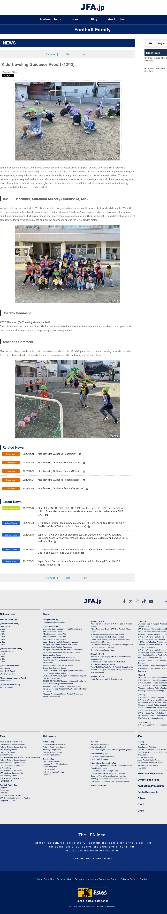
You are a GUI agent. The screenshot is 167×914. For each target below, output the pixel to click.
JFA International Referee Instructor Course (108, 773)
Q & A (140, 804)
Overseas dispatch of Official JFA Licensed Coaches (111, 765)
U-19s (2, 634)
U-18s (2, 636)
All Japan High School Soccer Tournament (107, 634)
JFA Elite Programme (8, 749)
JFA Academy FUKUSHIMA (11, 770)
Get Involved (117, 19)
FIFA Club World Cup (51, 696)
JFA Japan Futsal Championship (151, 697)
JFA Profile (141, 767)
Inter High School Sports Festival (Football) (107, 636)
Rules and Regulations (150, 773)
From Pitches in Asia (99, 768)
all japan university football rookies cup (58, 665)
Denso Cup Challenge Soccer (55, 668)
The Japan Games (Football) (54, 639)
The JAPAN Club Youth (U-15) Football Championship (112, 667)
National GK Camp (7, 752)
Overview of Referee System (54, 744)
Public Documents (147, 792)
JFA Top (140, 741)
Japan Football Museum (100, 758)
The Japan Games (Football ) (102, 647)
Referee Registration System (54, 747)
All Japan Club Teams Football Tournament (60, 644)
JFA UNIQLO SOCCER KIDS (11, 795)
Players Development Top (11, 741)
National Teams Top (8, 619)
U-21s (2, 631)
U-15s (2, 644)
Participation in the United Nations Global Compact (110, 781)
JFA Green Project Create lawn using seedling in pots (112, 749)
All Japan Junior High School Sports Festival (108, 661)
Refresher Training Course (53, 771)
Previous (50, 54)
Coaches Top (48, 759)
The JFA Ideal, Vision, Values (92, 858)
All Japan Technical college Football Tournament (62, 686)
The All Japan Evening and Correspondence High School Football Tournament (110, 640)
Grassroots (4, 790)
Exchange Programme (52, 749)
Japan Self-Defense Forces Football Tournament (62, 652)
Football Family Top (8, 785)
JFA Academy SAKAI (8, 775)
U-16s (2, 641)
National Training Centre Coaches (13, 760)
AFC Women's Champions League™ (152, 665)
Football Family (92, 29)
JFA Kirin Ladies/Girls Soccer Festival (15, 798)
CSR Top (94, 741)
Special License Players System (12, 762)
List (68, 54)
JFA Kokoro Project (98, 747)
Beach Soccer (5, 680)
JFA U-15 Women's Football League (152, 649)
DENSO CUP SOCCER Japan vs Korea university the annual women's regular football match (64, 682)
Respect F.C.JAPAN (8, 800)
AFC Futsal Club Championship (150, 718)
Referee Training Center (52, 752)
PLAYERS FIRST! (7, 780)
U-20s (2, 653)
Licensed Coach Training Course (56, 764)
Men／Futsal (5, 668)
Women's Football (98, 785)
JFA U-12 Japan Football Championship (106, 678)
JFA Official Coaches (51, 761)
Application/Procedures (150, 786)
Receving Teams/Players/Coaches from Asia (108, 776)
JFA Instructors (49, 769)
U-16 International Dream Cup (102, 649)
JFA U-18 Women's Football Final (151, 636)
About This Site (45, 879)
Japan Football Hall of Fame (148, 760)
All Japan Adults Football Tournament (57, 647)
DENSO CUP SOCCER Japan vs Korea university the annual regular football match (64, 671)
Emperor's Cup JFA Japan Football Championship (62, 628)
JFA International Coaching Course (104, 770)
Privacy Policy (129, 879)
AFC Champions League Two (54, 636)
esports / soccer (6, 687)
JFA (139, 736)
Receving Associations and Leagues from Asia (109, 778)
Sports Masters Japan (52, 654)
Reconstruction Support (100, 744)
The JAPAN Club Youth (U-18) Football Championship (112, 644)
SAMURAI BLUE (6, 626)
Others (141, 798)
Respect (3, 787)
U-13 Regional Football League (103, 664)
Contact (144, 879)
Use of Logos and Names (147, 765)
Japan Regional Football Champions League (60, 641)
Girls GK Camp (6, 754)
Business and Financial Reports (150, 762)
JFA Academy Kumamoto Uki (11, 773)
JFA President (143, 744)
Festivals (3, 792)
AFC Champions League (52, 631)
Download (47, 774)
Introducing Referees (51, 754)
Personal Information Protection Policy (96, 879)
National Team (50, 19)
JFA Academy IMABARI (9, 778)
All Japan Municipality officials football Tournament (62, 649)
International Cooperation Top (103, 763)
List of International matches (54, 622)
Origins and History (145, 757)
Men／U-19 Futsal (7, 671)
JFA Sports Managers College (102, 756)
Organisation (142, 754)
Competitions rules (148, 779)
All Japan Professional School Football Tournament (63, 694)
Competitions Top (51, 619)
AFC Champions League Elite (54, 634)
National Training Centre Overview (13, 747)
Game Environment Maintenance (13, 765)
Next (85, 54)
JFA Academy (5, 767)
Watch (76, 19)
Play (94, 19)
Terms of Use (64, 879)
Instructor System (50, 766)
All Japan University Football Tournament (59, 657)
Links (140, 810)
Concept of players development (13, 744)
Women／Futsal (6, 673)
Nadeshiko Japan (7, 651)
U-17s (2, 639)
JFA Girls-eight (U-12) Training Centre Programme (20, 757)
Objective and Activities (146, 747)
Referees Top (48, 741)
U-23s (2, 628)
